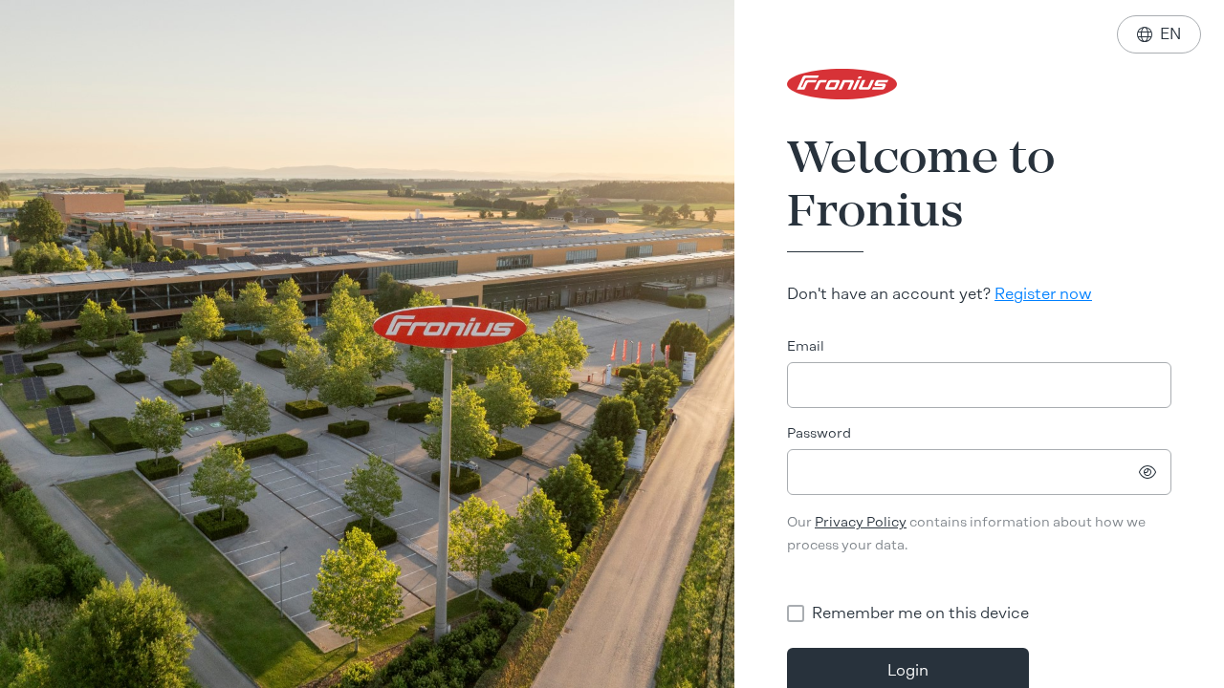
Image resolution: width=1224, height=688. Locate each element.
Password (819, 433)
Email (805, 346)
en (1159, 34)
